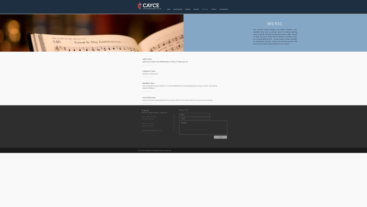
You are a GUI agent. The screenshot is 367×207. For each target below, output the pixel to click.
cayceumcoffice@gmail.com (152, 130)
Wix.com (168, 150)
